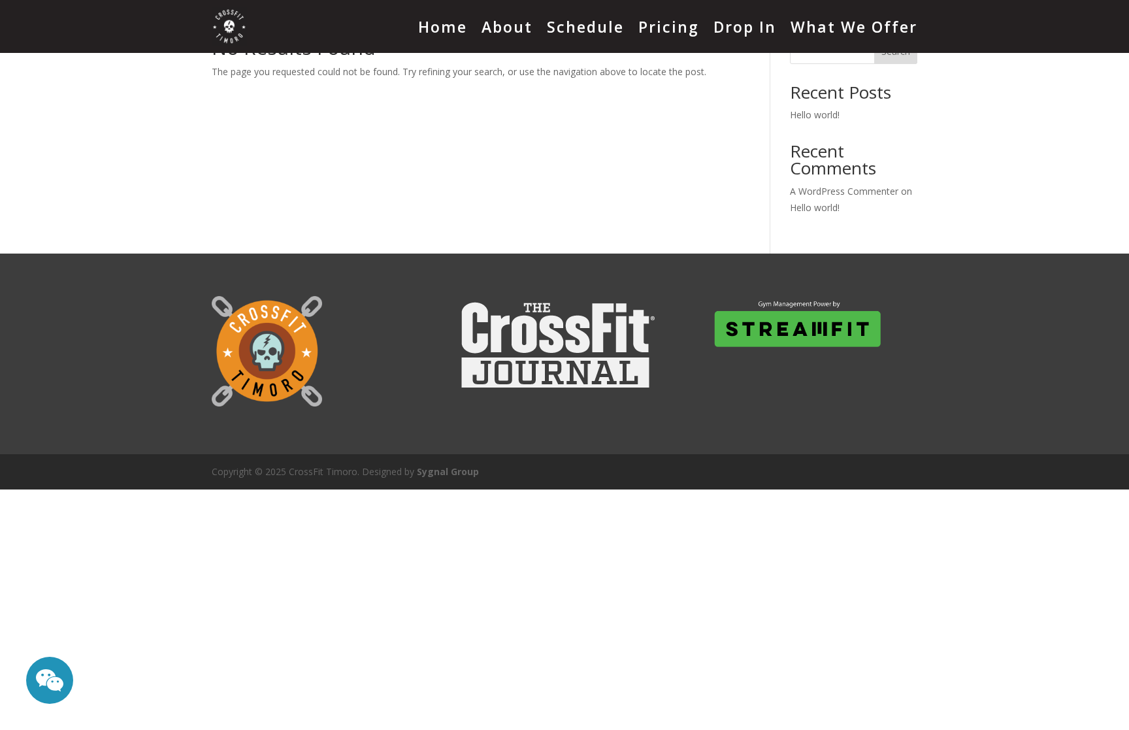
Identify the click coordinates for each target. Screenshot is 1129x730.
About (507, 26)
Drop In (744, 26)
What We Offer (854, 26)
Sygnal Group (448, 471)
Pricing (668, 26)
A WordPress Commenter (844, 191)
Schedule (585, 26)
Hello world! (815, 114)
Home (442, 26)
